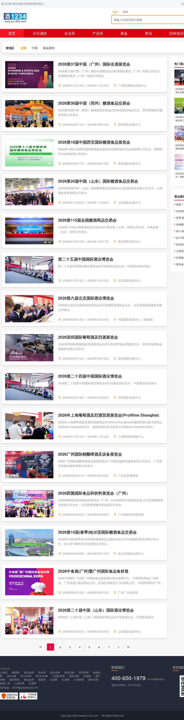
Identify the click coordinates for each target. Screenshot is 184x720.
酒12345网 (42, 676)
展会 (124, 33)
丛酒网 (54, 679)
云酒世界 (19, 683)
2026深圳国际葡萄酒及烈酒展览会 (88, 336)
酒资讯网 (69, 672)
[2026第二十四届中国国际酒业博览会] (29, 386)
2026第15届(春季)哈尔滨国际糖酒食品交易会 (97, 531)
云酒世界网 (58, 676)
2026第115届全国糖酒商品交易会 (87, 219)
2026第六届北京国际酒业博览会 (86, 297)
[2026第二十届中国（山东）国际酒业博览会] (29, 620)
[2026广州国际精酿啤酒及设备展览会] (29, 464)
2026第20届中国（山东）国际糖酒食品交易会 (98, 180)
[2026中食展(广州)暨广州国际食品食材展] (29, 581)
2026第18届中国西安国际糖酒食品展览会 (94, 141)
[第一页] (40, 647)
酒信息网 (29, 672)
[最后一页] (128, 647)
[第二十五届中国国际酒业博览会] (29, 269)
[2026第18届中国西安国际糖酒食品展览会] (29, 152)
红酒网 (65, 679)
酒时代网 (93, 679)
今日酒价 (40, 33)
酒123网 (11, 676)
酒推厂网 (5, 683)
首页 (11, 33)
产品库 (97, 33)
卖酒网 (87, 676)
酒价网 (42, 672)
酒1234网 (25, 676)
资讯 (148, 33)
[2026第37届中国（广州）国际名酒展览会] (29, 74)
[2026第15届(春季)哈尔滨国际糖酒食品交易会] (29, 542)
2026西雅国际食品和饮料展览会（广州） (94, 492)
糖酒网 (15, 672)
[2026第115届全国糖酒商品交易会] (29, 230)
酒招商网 (84, 672)
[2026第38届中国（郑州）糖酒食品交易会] (29, 113)
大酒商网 (79, 679)
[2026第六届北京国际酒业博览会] (29, 308)
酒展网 (42, 679)
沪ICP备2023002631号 (25, 687)
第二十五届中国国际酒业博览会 (85, 258)
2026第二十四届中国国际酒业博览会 (90, 375)
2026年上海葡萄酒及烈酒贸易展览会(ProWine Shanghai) (108, 414)
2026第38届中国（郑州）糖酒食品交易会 (94, 102)
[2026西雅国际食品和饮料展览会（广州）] (29, 503)
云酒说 (4, 672)
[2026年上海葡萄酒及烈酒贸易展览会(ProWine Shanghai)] (29, 425)
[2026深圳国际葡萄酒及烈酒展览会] (29, 347)
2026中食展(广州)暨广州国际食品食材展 (93, 570)
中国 (35, 48)
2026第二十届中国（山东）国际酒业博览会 (96, 609)
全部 (23, 48)
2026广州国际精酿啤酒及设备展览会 (90, 453)
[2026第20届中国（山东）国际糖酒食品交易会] (29, 191)
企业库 (69, 33)
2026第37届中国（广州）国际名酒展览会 (94, 63)
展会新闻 (48, 48)
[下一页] (118, 647)
